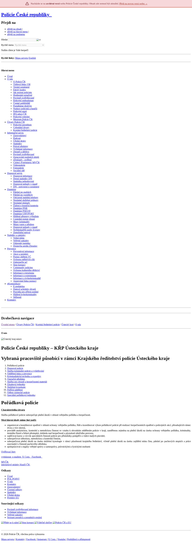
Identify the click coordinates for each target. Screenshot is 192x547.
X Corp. (26, 457)
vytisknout (6, 457)
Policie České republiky (25, 14)
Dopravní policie (15, 368)
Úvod (10, 476)
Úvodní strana (8, 324)
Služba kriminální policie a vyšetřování (25, 371)
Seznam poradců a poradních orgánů (24, 517)
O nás (78, 324)
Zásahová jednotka (16, 384)
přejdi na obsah (14, 29)
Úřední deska (13, 495)
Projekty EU (13, 497)
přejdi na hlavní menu (17, 31)
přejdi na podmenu (16, 34)
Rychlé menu (7, 45)
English (32, 58)
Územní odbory (14, 489)
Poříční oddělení (15, 390)
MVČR (4, 462)
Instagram (42, 539)
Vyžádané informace (17, 512)
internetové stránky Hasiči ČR (15, 464)
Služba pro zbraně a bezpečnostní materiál (27, 381)
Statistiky (11, 492)
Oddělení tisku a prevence (19, 373)
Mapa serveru (21, 58)
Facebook (37, 457)
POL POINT (13, 479)
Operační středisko (16, 379)
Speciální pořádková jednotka (21, 395)
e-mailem (16, 457)
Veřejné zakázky (15, 514)
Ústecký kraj (68, 324)
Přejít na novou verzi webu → (133, 3)
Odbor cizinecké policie (18, 392)
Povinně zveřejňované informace (22, 509)
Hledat (4, 39)
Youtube (61, 539)
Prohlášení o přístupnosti (78, 539)
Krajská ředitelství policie (48, 324)
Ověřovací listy (8, 451)
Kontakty (11, 484)
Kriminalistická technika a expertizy (24, 376)
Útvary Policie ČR (25, 324)
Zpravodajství (13, 487)
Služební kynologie (16, 387)
